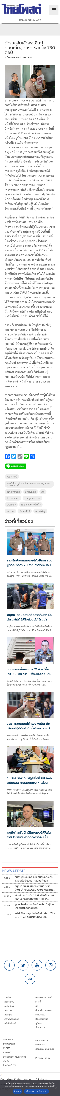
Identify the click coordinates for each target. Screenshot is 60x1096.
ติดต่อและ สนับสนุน (44, 1049)
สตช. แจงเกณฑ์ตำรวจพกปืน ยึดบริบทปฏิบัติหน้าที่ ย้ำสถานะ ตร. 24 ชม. (29, 728)
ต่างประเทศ (8, 1039)
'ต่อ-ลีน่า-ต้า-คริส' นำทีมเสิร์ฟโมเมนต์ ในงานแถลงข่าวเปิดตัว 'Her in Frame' (34, 897)
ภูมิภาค (38, 1023)
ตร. (43, 491)
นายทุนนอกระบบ (32, 498)
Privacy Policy (42, 1058)
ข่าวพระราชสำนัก (11, 1019)
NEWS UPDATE (13, 870)
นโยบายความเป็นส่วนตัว (36, 1091)
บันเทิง (6, 1061)
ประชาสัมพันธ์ (41, 1019)
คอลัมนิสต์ (9, 1006)
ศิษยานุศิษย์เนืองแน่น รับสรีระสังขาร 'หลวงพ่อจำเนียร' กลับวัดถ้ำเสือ (34, 879)
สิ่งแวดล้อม (40, 1027)
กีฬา (37, 1006)
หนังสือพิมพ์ (10, 1023)
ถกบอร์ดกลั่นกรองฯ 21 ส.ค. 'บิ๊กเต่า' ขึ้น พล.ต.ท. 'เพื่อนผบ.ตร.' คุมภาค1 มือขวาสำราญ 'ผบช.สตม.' (29, 674)
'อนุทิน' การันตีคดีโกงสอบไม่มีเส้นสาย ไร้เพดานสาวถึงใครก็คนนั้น (29, 834)
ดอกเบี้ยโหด (30, 491)
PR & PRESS (41, 1040)
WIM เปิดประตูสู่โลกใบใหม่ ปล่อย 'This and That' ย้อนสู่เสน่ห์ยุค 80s (35, 915)
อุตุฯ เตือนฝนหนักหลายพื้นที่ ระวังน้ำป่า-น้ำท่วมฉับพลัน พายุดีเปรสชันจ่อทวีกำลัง (35, 888)
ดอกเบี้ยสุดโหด (13, 491)
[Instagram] (51, 965)
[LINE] (30, 979)
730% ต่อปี (12, 476)
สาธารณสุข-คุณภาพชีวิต (14, 1056)
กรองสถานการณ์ (43, 997)
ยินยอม (17, 1091)
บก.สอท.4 (11, 504)
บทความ (8, 1010)
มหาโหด (10, 511)
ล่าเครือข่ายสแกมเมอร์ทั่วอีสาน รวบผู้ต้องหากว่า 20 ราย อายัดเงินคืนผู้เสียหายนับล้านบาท (30, 565)
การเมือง (8, 997)
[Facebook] (9, 965)
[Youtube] (37, 965)
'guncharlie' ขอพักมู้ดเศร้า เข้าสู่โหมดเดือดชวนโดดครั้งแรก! (35, 906)
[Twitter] (23, 965)
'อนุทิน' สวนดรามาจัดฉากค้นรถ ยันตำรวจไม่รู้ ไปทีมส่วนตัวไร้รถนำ (29, 617)
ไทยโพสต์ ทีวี (9, 1065)
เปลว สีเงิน (9, 1001)
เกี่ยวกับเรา (40, 1044)
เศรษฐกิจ (8, 1014)
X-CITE (6, 1048)
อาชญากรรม (9, 1044)
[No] (56, 1087)
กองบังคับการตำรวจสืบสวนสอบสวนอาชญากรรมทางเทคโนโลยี (28, 484)
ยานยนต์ (7, 1052)
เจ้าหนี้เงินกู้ (40, 511)
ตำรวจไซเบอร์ (13, 498)
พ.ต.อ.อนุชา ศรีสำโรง (30, 504)
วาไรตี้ (38, 1001)
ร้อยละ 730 (25, 511)
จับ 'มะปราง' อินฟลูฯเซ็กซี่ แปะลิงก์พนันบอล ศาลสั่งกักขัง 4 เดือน (29, 780)
